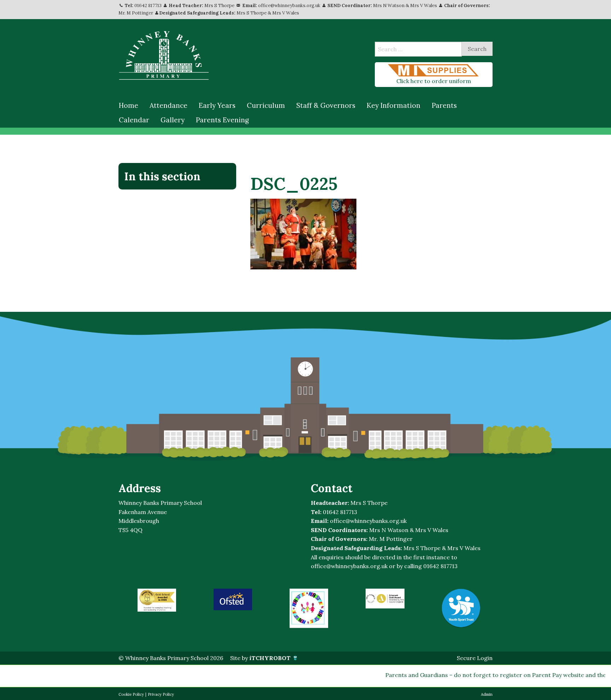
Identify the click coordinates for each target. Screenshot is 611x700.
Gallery (173, 120)
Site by (260, 657)
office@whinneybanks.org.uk (289, 5)
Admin (487, 694)
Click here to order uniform (433, 80)
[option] (157, 600)
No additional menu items (173, 200)
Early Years (217, 105)
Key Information (393, 105)
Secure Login (475, 657)
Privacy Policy (161, 694)
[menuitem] (128, 105)
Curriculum (266, 105)
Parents (444, 105)
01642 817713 (148, 5)
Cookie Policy (131, 694)
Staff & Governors (325, 105)
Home (128, 105)
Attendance (168, 105)
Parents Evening (222, 120)
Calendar (134, 120)
